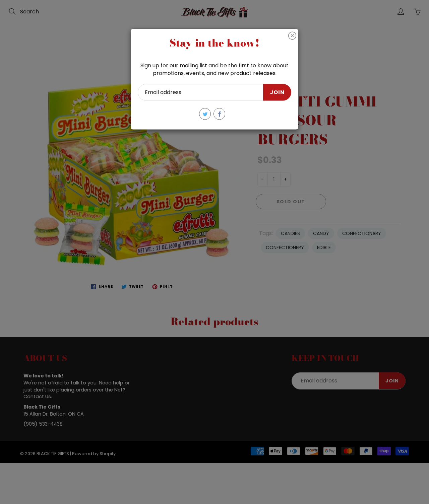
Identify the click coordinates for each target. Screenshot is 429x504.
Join (277, 92)
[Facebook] (219, 114)
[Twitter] (205, 114)
